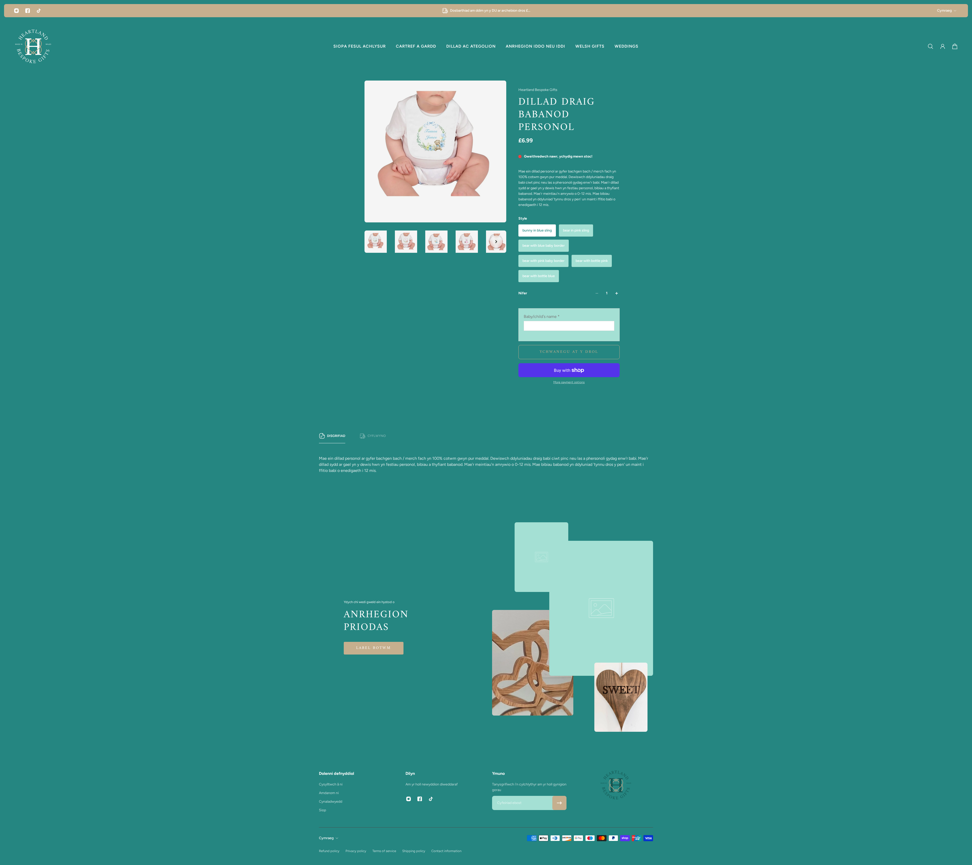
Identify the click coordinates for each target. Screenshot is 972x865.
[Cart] (955, 46)
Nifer (522, 293)
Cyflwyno (377, 436)
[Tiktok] (38, 10)
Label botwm (373, 648)
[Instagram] (16, 10)
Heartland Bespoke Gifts (537, 90)
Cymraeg (944, 10)
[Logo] (33, 46)
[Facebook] (27, 10)
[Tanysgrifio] (559, 803)
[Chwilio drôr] (930, 46)
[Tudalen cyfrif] (943, 46)
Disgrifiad (336, 436)
